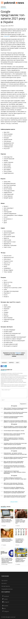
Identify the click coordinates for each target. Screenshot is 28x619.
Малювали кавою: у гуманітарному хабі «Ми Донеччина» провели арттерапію (14, 434)
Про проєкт (4, 580)
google (4, 362)
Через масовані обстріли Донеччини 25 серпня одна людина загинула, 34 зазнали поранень (15, 496)
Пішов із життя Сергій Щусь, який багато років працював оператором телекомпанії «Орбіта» (15, 448)
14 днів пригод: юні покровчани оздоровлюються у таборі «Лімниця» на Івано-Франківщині (15, 472)
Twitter (6, 599)
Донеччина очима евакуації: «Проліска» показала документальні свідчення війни (14, 484)
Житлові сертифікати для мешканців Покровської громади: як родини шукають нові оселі (15, 458)
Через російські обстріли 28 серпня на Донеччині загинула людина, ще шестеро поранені (15, 413)
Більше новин (14, 501)
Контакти (3, 583)
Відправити (23, 403)
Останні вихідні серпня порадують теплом (14, 430)
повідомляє (7, 36)
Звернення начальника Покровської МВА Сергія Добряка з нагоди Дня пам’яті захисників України (15, 421)
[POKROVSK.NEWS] (14, 2)
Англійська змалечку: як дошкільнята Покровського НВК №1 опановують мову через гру (15, 479)
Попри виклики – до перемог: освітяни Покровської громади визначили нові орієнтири (15, 454)
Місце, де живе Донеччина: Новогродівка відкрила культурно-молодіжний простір (13, 462)
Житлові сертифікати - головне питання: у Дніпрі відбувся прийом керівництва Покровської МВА (15, 427)
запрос (11, 362)
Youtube (6, 605)
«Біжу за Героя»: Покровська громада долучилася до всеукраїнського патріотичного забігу (15, 409)
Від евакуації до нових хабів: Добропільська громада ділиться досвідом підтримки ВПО (14, 492)
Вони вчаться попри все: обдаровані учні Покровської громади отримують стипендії (14, 488)
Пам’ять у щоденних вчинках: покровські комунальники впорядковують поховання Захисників (14, 439)
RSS (5, 608)
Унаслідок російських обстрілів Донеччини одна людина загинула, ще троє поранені (15, 444)
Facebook (6, 596)
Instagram (6, 602)
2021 (17, 362)
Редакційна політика (6, 589)
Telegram (18, 353)
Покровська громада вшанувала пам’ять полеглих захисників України (13, 417)
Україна (3, 7)
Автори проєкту (5, 586)
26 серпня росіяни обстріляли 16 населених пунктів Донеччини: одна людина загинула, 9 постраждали (14, 467)
